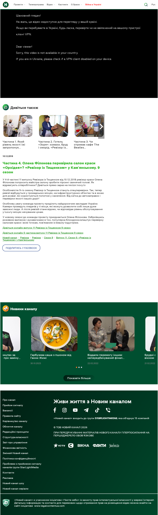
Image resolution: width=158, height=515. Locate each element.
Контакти (8, 472)
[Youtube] (75, 410)
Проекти (18, 4)
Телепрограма (36, 4)
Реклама (8, 478)
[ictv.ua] (59, 446)
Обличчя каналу (13, 426)
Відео (50, 4)
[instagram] (64, 411)
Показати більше (79, 378)
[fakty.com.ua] (99, 446)
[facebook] (55, 411)
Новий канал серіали (15, 488)
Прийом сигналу (13, 405)
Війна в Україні (93, 4)
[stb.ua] (71, 446)
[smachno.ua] (114, 446)
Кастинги (63, 4)
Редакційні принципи (16, 432)
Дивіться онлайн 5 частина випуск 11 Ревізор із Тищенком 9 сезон (43, 233)
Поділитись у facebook (21, 248)
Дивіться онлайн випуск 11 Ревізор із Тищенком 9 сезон (37, 227)
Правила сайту (12, 416)
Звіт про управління (15, 442)
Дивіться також (24, 108)
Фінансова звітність (15, 448)
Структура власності (15, 437)
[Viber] (108, 411)
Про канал (9, 400)
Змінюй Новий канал (15, 453)
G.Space (75, 4)
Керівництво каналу (15, 421)
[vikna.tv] (83, 446)
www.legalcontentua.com (49, 505)
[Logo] (6, 5)
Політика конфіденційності (19, 458)
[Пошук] (146, 5)
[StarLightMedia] (106, 418)
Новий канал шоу (13, 483)
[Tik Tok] (97, 411)
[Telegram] (86, 410)
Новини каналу (23, 309)
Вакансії (8, 410)
